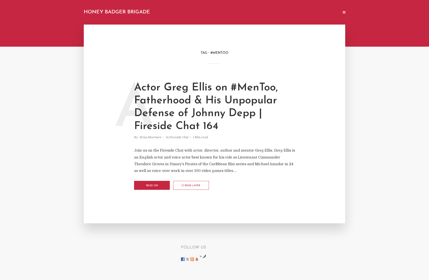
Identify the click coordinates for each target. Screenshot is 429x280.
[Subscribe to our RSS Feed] (192, 259)
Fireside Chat (179, 137)
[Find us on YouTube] (197, 259)
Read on (152, 185)
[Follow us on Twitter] (187, 259)
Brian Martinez (151, 137)
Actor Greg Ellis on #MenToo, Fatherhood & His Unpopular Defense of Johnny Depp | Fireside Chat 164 (206, 107)
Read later (192, 185)
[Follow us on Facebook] (183, 259)
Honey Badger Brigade (117, 12)
